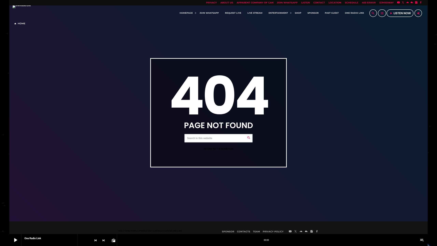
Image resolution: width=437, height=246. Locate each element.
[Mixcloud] (412, 2)
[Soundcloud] (407, 2)
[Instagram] (416, 2)
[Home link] (22, 13)
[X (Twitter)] (402, 2)
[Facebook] (420, 2)
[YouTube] (398, 2)
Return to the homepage (218, 149)
